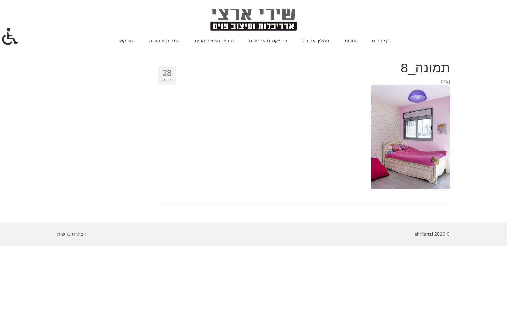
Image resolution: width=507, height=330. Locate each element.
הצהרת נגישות (72, 234)
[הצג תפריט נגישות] (10, 36)
